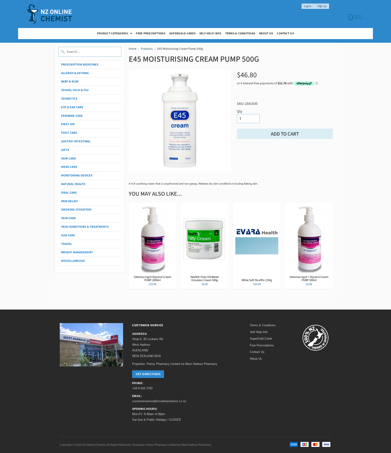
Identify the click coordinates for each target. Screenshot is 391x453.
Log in (307, 6)
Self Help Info (210, 33)
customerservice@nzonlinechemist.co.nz (159, 401)
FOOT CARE (69, 133)
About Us (266, 33)
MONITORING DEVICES (77, 175)
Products (147, 49)
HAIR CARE (68, 158)
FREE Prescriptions (150, 33)
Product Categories (115, 34)
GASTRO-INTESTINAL (76, 141)
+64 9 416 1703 (142, 388)
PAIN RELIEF (69, 201)
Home (132, 49)
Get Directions (148, 374)
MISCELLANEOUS (73, 261)
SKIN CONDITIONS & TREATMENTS (85, 227)
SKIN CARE (68, 218)
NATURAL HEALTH (73, 184)
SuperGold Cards (182, 33)
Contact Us (285, 33)
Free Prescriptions (262, 345)
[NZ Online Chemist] (49, 14)
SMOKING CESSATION (76, 209)
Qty (239, 111)
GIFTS (65, 150)
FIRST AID (68, 124)
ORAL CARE (69, 192)
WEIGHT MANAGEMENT (77, 252)
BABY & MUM (70, 81)
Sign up (322, 6)
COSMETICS (69, 98)
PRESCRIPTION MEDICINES (79, 64)
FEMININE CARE (72, 116)
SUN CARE (68, 235)
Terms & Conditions (240, 33)
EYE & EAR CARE (72, 107)
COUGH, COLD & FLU (74, 90)
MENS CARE (69, 167)
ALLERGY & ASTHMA (75, 73)
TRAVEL (66, 244)
